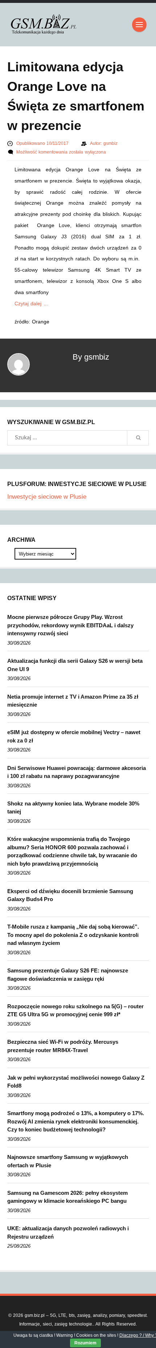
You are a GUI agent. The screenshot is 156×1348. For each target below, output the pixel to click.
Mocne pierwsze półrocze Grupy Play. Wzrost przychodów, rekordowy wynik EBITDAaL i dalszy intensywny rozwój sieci (70, 625)
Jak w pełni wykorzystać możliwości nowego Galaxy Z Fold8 (75, 1082)
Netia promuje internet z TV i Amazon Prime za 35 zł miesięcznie (72, 701)
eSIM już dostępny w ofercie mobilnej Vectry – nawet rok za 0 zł (73, 736)
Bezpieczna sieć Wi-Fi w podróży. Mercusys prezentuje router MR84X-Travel (62, 1046)
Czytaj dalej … (32, 303)
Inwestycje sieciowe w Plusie (46, 496)
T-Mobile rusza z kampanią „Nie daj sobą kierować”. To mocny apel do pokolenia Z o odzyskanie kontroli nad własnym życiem (73, 935)
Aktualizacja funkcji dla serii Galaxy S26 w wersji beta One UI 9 (75, 665)
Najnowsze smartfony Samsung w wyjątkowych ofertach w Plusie (67, 1161)
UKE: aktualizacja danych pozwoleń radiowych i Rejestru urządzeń (68, 1232)
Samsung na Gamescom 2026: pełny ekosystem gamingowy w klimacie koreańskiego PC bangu (67, 1197)
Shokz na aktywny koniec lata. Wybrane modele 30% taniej (73, 807)
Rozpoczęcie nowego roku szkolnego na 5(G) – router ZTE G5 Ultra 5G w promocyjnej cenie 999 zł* (75, 1010)
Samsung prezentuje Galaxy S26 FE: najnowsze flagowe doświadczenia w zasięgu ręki (67, 974)
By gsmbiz (91, 356)
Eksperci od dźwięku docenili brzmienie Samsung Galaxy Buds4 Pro (70, 895)
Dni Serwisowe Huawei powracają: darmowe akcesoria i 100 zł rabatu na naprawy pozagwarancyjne (76, 772)
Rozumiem (85, 1342)
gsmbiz (110, 143)
